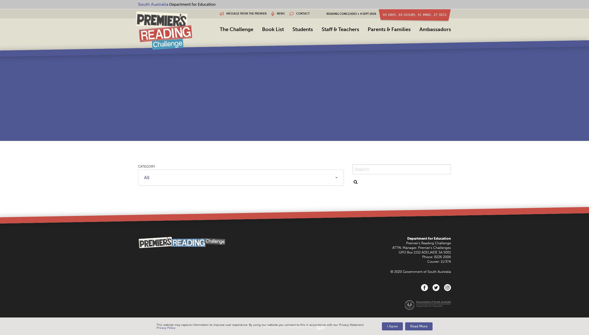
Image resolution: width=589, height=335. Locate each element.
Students (302, 29)
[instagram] (447, 287)
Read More (418, 326)
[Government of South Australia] (428, 305)
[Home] (164, 30)
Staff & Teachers (340, 29)
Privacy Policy (166, 327)
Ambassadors (435, 29)
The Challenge (236, 29)
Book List (273, 29)
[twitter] (436, 287)
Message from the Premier (246, 13)
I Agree (392, 326)
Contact (302, 13)
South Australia (153, 4)
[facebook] (424, 287)
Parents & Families (389, 29)
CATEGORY (146, 167)
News (280, 13)
